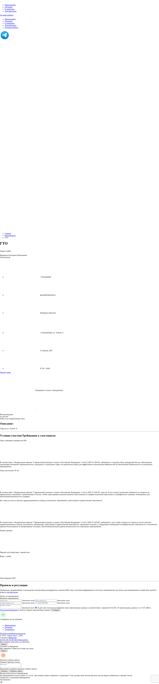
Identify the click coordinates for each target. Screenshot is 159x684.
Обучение (8, 7)
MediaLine (13, 638)
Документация (10, 11)
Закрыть (4, 644)
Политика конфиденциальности (12, 633)
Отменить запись (16, 671)
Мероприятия (10, 5)
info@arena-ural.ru (21, 640)
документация (12, 592)
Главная (8, 233)
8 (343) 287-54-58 (7, 640)
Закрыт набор (5, 372)
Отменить (4, 671)
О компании (9, 9)
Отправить (56, 610)
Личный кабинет (7, 15)
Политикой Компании (9, 610)
